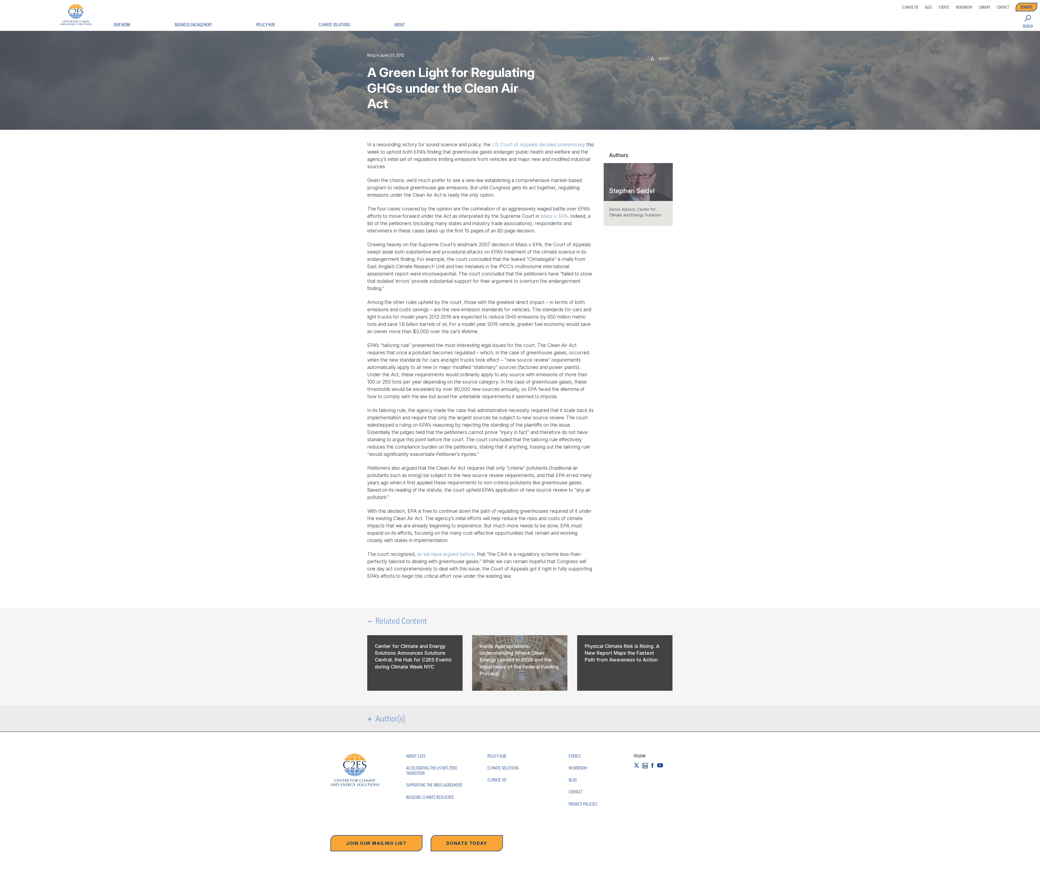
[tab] (638, 182)
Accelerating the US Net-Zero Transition (431, 770)
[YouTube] (662, 765)
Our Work (122, 24)
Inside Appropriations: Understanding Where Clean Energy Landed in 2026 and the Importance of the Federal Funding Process (519, 659)
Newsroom (964, 7)
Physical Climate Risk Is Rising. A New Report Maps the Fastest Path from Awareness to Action (622, 653)
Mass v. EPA (554, 216)
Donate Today (466, 843)
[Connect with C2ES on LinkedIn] (646, 765)
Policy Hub (265, 24)
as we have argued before (445, 554)
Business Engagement (193, 24)
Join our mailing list (376, 843)
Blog (928, 7)
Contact (1003, 7)
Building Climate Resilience (430, 797)
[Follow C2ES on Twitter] (638, 765)
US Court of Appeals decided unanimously (538, 144)
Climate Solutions (334, 24)
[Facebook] (654, 765)
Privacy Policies (583, 803)
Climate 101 (910, 7)
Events (944, 7)
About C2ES (415, 756)
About (399, 24)
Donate (1026, 7)
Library (984, 7)
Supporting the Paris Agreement (434, 785)
